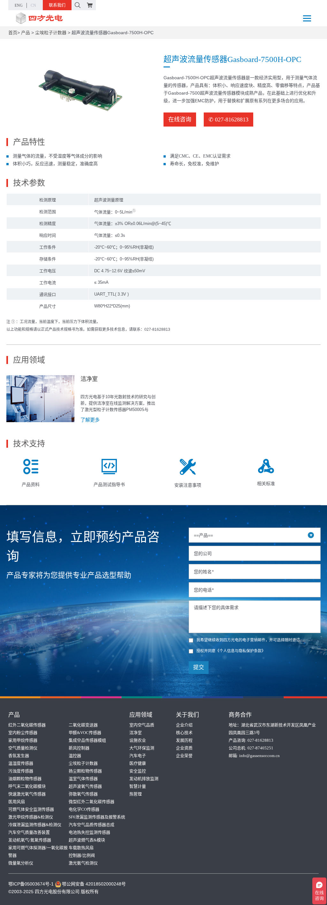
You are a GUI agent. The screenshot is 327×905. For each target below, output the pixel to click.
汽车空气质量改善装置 (29, 832)
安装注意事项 (187, 485)
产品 (25, 32)
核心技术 (184, 732)
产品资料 (31, 484)
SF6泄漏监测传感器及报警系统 (97, 817)
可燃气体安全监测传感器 (31, 809)
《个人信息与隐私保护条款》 (240, 651)
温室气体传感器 (83, 778)
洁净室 (135, 732)
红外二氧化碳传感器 (27, 725)
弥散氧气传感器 (83, 794)
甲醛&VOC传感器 (85, 732)
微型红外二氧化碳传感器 (91, 801)
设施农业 (137, 740)
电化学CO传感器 (84, 809)
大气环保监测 (141, 748)
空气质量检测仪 (22, 748)
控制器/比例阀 (82, 855)
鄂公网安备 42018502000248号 (94, 883)
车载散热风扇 (81, 847)
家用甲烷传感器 (22, 740)
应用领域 (140, 715)
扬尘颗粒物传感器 (85, 771)
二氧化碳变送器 (83, 725)
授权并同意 (230, 651)
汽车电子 (137, 755)
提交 (198, 667)
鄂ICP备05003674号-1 (31, 883)
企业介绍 (184, 725)
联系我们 (57, 5)
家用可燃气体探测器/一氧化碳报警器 (38, 851)
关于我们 (187, 715)
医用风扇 (16, 801)
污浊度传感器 (20, 771)
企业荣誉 (184, 755)
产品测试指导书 (109, 484)
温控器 (75, 755)
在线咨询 (179, 119)
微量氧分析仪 (20, 863)
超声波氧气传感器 (85, 786)
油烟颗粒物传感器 (25, 778)
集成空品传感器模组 (87, 740)
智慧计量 (137, 786)
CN (33, 5)
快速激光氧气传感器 (27, 794)
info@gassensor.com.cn (259, 755)
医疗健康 (137, 763)
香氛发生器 (18, 755)
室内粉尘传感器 (22, 732)
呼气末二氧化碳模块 (27, 786)
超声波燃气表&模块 (87, 840)
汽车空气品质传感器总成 (91, 824)
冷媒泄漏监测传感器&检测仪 (34, 824)
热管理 (135, 794)
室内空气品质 (141, 725)
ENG (19, 5)
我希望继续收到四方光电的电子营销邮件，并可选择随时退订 (248, 640)
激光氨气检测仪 (83, 863)
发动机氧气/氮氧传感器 (29, 840)
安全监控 (137, 771)
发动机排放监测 (143, 778)
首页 (12, 32)
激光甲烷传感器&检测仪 (30, 817)
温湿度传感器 (20, 763)
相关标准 (266, 483)
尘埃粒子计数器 (50, 32)
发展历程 (184, 740)
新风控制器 (79, 748)
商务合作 (240, 715)
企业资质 (184, 748)
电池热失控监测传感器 (89, 832)
